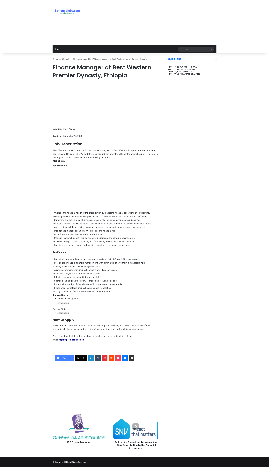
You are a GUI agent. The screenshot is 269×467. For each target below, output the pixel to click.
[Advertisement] (162, 22)
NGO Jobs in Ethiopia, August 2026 (77, 59)
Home (57, 49)
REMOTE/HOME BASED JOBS (181, 71)
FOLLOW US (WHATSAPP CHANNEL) (184, 74)
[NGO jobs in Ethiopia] (67, 11)
